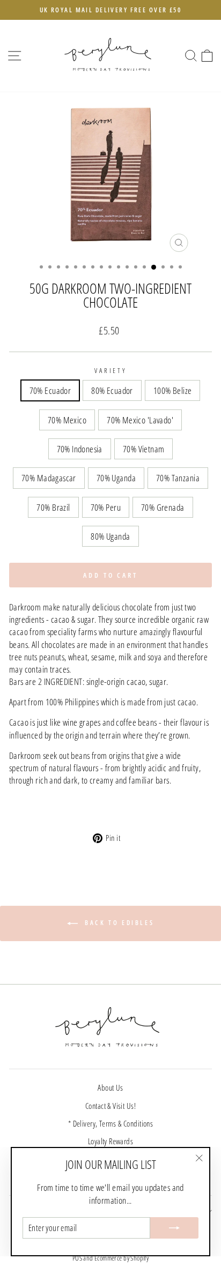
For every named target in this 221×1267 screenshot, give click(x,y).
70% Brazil (53, 507)
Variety (110, 370)
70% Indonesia (79, 449)
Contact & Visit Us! (110, 1105)
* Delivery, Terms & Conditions (110, 1123)
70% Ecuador (50, 390)
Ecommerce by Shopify (121, 1258)
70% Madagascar (48, 478)
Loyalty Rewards (110, 1141)
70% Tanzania (178, 478)
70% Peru (106, 507)
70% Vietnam (144, 449)
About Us (110, 1087)
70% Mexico (67, 420)
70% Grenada (163, 507)
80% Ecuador (112, 390)
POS (77, 1258)
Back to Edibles (118, 922)
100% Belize (172, 390)
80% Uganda (110, 536)
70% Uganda (116, 478)
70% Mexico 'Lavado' (140, 420)
